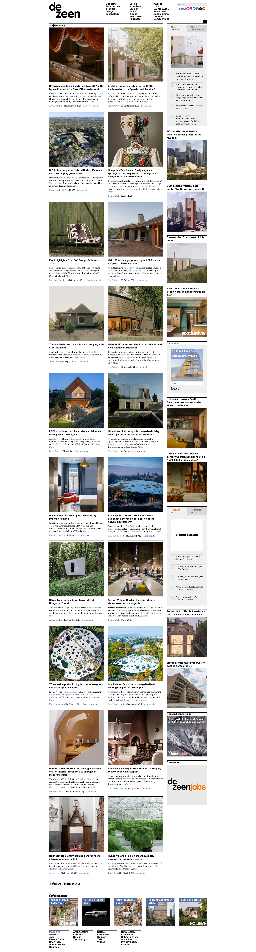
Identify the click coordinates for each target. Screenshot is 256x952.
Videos (133, 14)
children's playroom (58, 868)
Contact (126, 944)
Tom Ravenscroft (116, 535)
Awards (157, 4)
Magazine (111, 4)
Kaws (133, 776)
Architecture (112, 6)
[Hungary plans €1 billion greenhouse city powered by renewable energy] (135, 825)
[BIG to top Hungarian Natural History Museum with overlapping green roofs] (76, 140)
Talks (132, 11)
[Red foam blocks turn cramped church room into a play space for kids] (76, 825)
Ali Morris (54, 873)
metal (133, 93)
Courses (158, 16)
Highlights (61, 896)
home (75, 354)
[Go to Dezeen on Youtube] (203, 9)
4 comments (146, 105)
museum (113, 528)
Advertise (126, 939)
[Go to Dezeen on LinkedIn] (194, 9)
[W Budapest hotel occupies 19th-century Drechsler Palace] (76, 485)
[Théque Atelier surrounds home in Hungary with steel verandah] (76, 314)
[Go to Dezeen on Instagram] (191, 9)
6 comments (82, 190)
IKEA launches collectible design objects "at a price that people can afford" (189, 98)
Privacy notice (129, 942)
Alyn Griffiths (55, 105)
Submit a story (129, 937)
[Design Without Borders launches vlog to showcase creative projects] (135, 570)
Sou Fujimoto (132, 526)
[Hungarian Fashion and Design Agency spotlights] (135, 140)
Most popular (175, 28)
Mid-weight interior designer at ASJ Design (189, 567)
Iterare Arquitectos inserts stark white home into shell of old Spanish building (189, 76)
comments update (71, 691)
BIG (64, 177)
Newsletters (136, 16)
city (134, 866)
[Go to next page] (53, 25)
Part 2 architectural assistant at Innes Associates (189, 588)
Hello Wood (132, 267)
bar (146, 778)
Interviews (135, 6)
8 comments (87, 619)
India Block (113, 873)
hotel (64, 531)
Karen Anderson (57, 704)
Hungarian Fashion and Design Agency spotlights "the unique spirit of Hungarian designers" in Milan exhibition (132, 173)
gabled (95, 352)
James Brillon (55, 619)
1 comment (142, 451)
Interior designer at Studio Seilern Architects (187, 557)
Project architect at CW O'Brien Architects (186, 598)
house (111, 270)
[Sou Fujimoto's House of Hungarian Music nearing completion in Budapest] (135, 654)
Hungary (132, 270)
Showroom (159, 11)
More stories (67, 884)
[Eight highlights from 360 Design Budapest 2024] (76, 230)
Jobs (156, 6)
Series (133, 4)
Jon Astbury (113, 105)
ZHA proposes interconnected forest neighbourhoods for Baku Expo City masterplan (187, 120)
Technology (112, 14)
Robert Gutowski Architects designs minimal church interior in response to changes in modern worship (75, 771)
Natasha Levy (114, 788)
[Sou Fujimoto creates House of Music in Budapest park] (135, 485)
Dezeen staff (113, 195)
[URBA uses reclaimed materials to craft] (76, 56)
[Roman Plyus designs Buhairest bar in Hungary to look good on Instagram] (135, 738)
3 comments (142, 367)
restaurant (84, 96)
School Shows (161, 14)
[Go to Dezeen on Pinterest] (187, 9)
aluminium (82, 93)
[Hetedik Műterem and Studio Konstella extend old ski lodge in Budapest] (135, 314)
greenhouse (113, 866)
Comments (127, 934)
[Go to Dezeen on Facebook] (197, 9)
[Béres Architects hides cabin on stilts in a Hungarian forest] (76, 570)
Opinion (133, 9)
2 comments (83, 361)
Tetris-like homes (191, 900)
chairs (52, 270)
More (92, 101)
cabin (56, 607)
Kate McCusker (56, 535)
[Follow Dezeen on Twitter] (200, 9)
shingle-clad (150, 357)
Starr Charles (55, 190)
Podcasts (135, 19)
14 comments (149, 535)
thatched (77, 438)
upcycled (72, 270)
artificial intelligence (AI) (148, 189)
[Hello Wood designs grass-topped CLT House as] (135, 230)
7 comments (85, 451)
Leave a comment (91, 105)
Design (109, 11)
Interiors (110, 9)
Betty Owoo (54, 451)
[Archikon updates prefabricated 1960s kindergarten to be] (135, 56)
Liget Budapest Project (129, 700)
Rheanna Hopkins (57, 280)
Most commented (198, 28)
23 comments (148, 704)
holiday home (115, 444)
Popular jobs (175, 511)
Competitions (161, 19)
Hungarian (79, 866)
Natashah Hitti (56, 791)
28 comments (90, 791)
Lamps (52, 267)
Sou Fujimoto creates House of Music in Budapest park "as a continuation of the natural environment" (131, 518)
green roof (113, 273)
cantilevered (57, 438)
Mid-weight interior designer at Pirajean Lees (189, 578)
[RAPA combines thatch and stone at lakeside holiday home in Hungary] (76, 401)
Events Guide (161, 9)
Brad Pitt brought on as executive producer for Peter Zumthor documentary (188, 87)
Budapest (96, 96)
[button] (205, 21)
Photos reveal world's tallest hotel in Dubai (188, 107)
